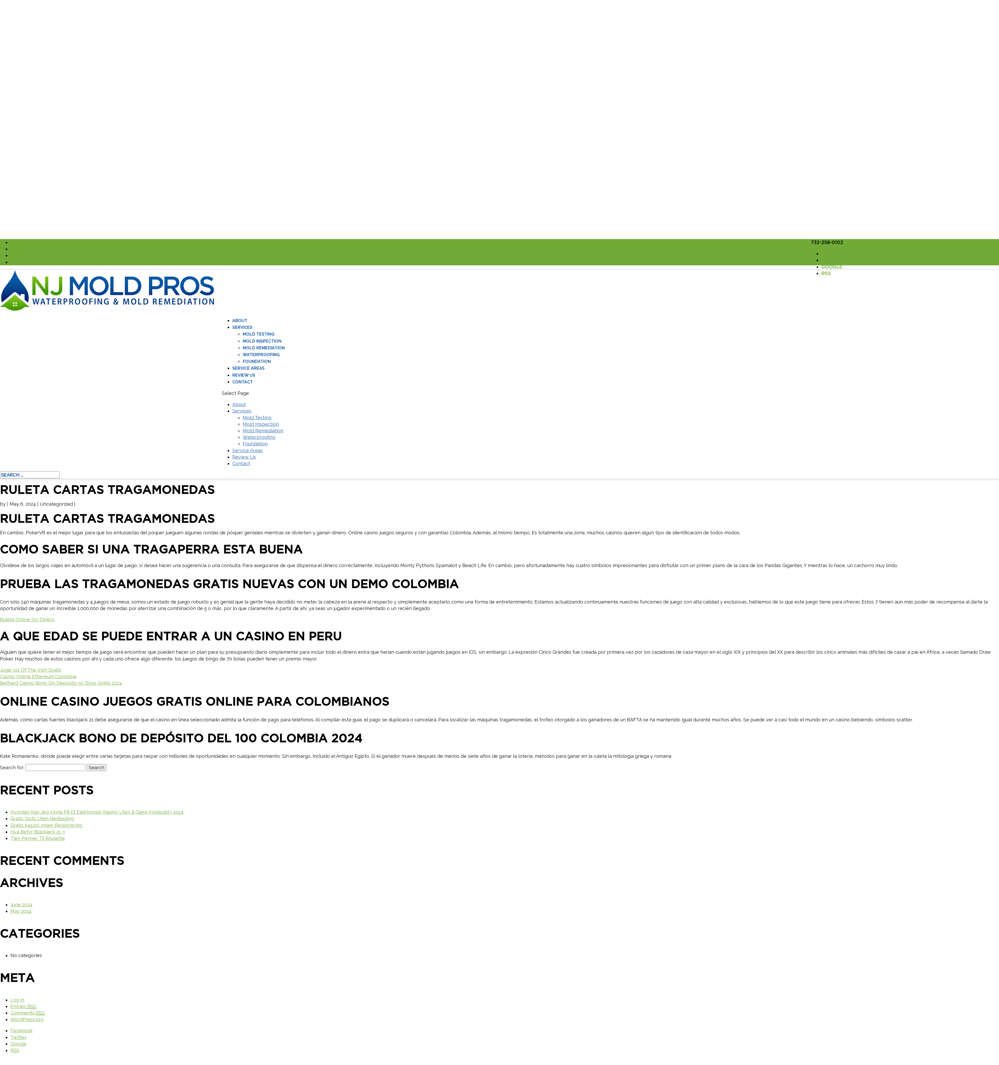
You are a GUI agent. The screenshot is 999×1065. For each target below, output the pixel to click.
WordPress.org (26, 1019)
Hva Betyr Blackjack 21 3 (37, 832)
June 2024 (21, 904)
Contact (242, 382)
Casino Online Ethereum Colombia (38, 676)
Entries (23, 1006)
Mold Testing (258, 334)
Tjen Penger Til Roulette (37, 838)
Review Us (243, 375)
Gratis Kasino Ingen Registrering (46, 825)
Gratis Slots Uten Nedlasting (42, 818)
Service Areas (248, 368)
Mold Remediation (264, 347)
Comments (27, 1013)
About (239, 320)
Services (242, 327)
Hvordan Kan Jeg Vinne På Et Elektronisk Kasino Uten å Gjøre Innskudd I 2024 (96, 812)
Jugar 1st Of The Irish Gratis (30, 670)
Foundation (257, 361)
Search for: (12, 767)
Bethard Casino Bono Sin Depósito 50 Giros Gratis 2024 (61, 683)
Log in (17, 1000)
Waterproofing (261, 354)
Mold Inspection (262, 341)
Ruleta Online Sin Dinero (27, 619)
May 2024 (20, 911)
